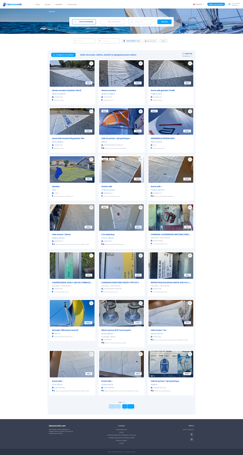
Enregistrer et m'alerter (64, 55)
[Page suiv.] (124, 406)
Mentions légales (121, 440)
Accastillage (72, 4)
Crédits (121, 443)
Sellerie (47, 4)
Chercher (164, 22)
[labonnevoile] (12, 6)
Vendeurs (163, 41)
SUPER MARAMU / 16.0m (133, 41)
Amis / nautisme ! (188, 429)
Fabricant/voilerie (151, 41)
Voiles (38, 4)
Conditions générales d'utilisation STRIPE (121, 438)
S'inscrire (236, 4)
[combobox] (84, 21)
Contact (121, 432)
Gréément (58, 4)
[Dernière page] (130, 406)
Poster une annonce (216, 4)
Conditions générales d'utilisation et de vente (121, 435)
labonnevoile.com (121, 429)
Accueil (53, 11)
